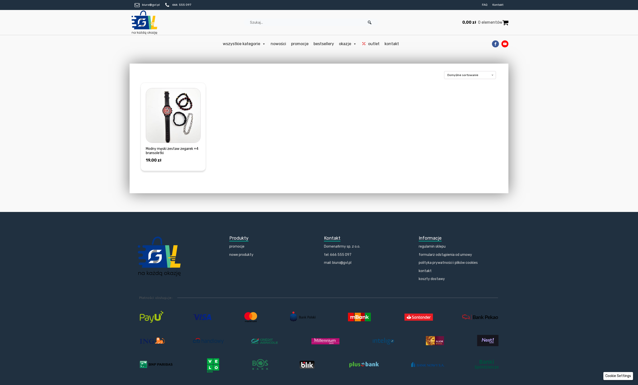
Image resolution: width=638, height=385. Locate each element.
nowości (278, 43)
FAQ (484, 4)
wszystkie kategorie (241, 43)
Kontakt (497, 4)
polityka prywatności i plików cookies (448, 263)
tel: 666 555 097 (337, 255)
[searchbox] (311, 22)
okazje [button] (345, 43)
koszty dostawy (432, 279)
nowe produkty (241, 255)
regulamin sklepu (432, 246)
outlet (374, 43)
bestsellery (324, 43)
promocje (300, 43)
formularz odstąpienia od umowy (445, 255)
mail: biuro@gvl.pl (337, 263)
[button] (369, 22)
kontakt (392, 43)
